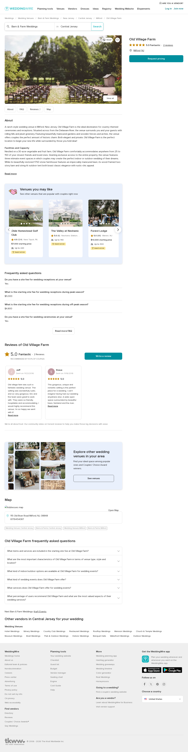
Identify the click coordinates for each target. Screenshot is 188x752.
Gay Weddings (11, 726)
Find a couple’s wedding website (111, 692)
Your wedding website (60, 656)
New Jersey (69, 18)
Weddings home (12, 656)
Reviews (35, 109)
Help (52, 690)
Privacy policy (11, 690)
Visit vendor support (105, 706)
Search (97, 26)
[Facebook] (144, 684)
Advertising (10, 681)
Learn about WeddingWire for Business (114, 702)
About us (9, 660)
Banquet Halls (99, 636)
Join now (178, 8)
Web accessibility (13, 702)
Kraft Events (40, 611)
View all (110, 98)
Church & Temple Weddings (149, 631)
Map (49, 109)
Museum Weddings (13, 636)
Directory (9, 713)
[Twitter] (151, 684)
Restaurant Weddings (79, 631)
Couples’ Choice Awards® (17, 721)
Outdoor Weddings (142, 636)
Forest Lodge (99, 230)
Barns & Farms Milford (97, 528)
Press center (10, 677)
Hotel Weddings (12, 631)
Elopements (143, 8)
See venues (94, 478)
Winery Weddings (32, 631)
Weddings (9, 18)
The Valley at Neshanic (65, 230)
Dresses (85, 8)
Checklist (54, 660)
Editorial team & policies (16, 664)
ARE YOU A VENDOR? (172, 3)
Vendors (72, 8)
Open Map (113, 510)
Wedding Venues (26, 18)
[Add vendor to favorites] (117, 40)
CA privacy (10, 698)
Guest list (54, 664)
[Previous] (9, 229)
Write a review (103, 356)
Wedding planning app (106, 656)
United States (155, 699)
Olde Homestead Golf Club (24, 232)
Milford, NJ (139, 50)
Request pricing (156, 58)
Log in (168, 8)
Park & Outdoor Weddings (56, 636)
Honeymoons (102, 681)
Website (124, 8)
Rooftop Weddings (101, 631)
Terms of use (11, 685)
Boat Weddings (33, 636)
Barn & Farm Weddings (48, 18)
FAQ (22, 109)
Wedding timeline (104, 668)
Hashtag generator (105, 660)
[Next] (118, 229)
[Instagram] (164, 684)
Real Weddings (103, 677)
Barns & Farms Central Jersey (48, 528)
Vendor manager (58, 673)
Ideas (96, 8)
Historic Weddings (80, 636)
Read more (11, 173)
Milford (99, 18)
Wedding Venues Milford (74, 528)
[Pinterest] (157, 684)
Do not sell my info (13, 694)
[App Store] (151, 672)
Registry (106, 8)
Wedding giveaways (105, 664)
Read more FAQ (63, 331)
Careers (8, 673)
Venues (60, 8)
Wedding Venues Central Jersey (19, 528)
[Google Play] (172, 672)
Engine (53, 681)
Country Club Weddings (54, 631)
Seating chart (56, 677)
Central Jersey (85, 18)
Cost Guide (55, 685)
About (10, 109)
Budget (53, 668)
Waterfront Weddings (119, 636)
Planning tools (45, 8)
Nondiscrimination (13, 668)
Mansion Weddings (123, 631)
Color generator (103, 673)
